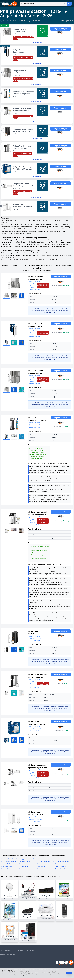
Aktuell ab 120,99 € (36, 819)
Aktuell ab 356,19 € (36, 638)
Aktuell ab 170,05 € (39, 774)
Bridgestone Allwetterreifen (46, 861)
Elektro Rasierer (60, 866)
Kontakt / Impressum (26, 950)
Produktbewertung (7, 954)
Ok (69, 973)
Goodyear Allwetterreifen (9, 859)
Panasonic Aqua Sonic (26, 864)
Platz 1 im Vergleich (36, 281)
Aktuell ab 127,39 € (39, 521)
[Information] (47, 35)
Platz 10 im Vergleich (36, 817)
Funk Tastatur (42, 859)
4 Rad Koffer (41, 866)
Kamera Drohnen (7, 864)
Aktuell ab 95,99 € (39, 683)
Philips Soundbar (7, 866)
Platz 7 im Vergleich (36, 679)
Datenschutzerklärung (29, 976)
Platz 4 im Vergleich (36, 423)
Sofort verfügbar (35, 289)
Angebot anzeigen (60, 29)
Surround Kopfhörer (62, 864)
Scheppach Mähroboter (27, 859)
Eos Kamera (41, 864)
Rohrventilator (6, 869)
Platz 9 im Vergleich (36, 770)
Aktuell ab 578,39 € (39, 285)
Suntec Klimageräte (62, 861)
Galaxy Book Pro (60, 869)
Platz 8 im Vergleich (36, 726)
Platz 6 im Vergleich (36, 636)
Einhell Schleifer (24, 861)
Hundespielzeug (60, 859)
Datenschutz (5, 950)
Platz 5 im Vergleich (36, 517)
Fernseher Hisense (25, 869)
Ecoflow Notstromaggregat (46, 869)
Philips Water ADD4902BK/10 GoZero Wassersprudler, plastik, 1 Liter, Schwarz (38, 419)
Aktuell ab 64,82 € (35, 425)
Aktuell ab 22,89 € (39, 332)
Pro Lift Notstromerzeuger (10, 861)
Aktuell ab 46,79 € (35, 729)
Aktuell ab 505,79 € (39, 379)
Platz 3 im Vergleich (36, 376)
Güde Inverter (24, 866)
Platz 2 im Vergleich (36, 329)
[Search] (69, 4)
